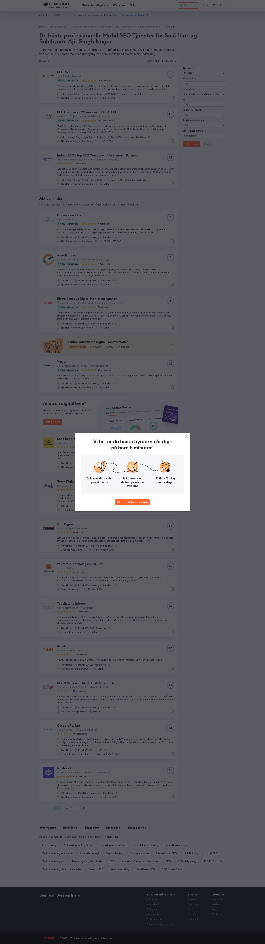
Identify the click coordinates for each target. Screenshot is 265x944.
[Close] (186, 436)
